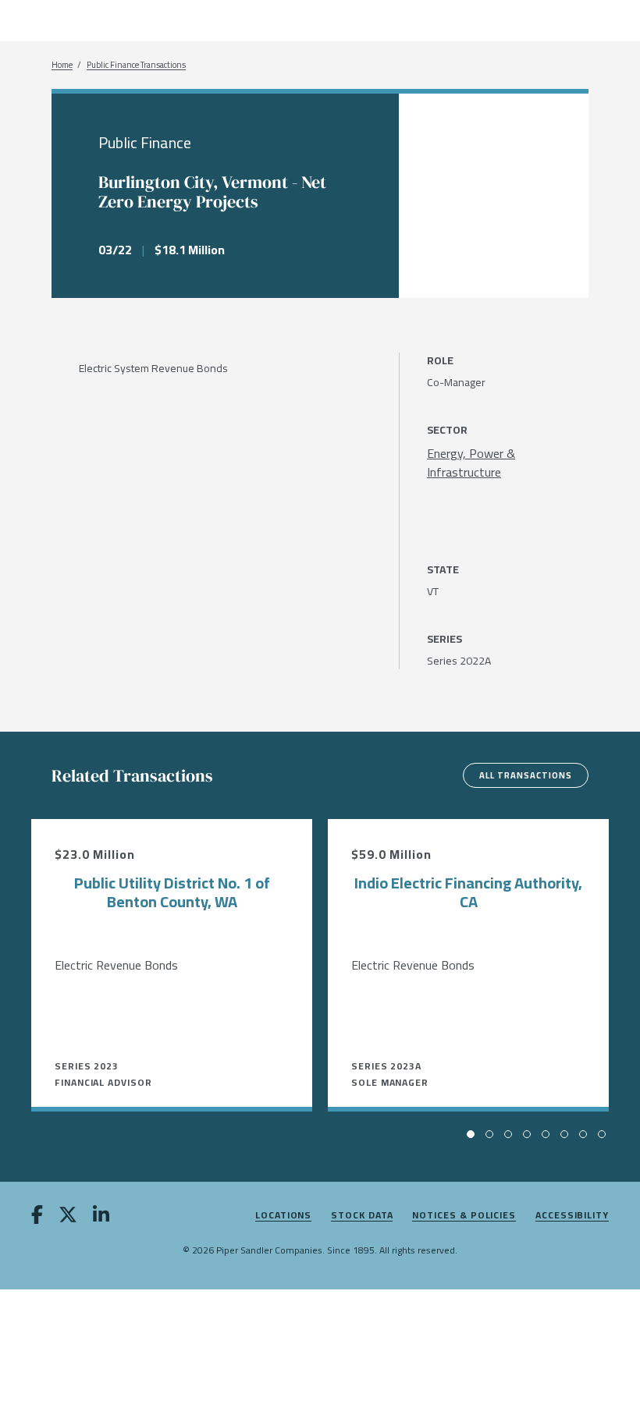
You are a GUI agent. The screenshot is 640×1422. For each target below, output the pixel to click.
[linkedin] (101, 1217)
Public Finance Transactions (136, 65)
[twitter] (68, 1217)
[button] (471, 1134)
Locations (283, 1216)
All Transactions (525, 775)
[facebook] (37, 1217)
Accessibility (572, 1216)
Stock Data (362, 1216)
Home (62, 65)
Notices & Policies (464, 1216)
